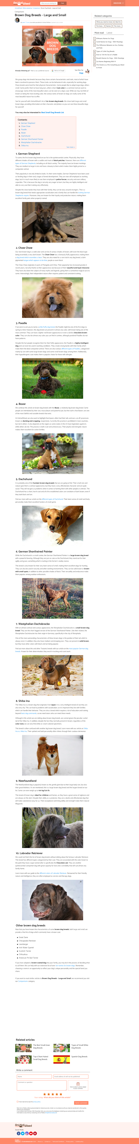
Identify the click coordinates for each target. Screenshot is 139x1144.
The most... (117, 26)
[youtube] (31, 1133)
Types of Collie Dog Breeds (105, 51)
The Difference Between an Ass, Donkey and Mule (109, 46)
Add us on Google (59, 71)
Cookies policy (79, 1141)
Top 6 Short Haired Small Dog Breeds (40, 1058)
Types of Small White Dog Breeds (79, 1046)
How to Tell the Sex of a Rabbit (106, 54)
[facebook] (18, 1133)
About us (40, 1141)
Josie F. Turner (26, 22)
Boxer (23, 132)
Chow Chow (25, 126)
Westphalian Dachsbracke (31, 142)
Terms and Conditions (58, 1141)
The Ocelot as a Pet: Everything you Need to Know (110, 66)
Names (108, 26)
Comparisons (36, 8)
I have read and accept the (29, 1102)
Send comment (81, 1103)
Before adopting (27, 8)
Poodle (24, 129)
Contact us (47, 1141)
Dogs (81, 73)
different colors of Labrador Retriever (52, 873)
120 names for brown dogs (65, 965)
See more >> (71, 147)
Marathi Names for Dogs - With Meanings (110, 58)
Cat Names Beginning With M (106, 61)
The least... (99, 26)
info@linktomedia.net (51, 1113)
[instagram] (27, 1133)
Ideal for (118, 22)
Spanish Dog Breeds (79, 1056)
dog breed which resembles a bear (29, 257)
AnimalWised (18, 8)
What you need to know (104, 22)
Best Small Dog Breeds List (52, 112)
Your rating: (38, 1097)
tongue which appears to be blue (35, 260)
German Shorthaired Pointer (32, 139)
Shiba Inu (25, 145)
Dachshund (25, 136)
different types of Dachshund (52, 499)
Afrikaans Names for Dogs (105, 38)
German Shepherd (28, 123)
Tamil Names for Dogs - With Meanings (109, 42)
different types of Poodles (70, 348)
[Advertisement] (53, 1010)
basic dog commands (29, 713)
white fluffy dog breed (47, 327)
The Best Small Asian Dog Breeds (41, 1046)
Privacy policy (70, 1141)
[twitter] (23, 1133)
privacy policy (36, 1102)
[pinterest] (35, 1133)
